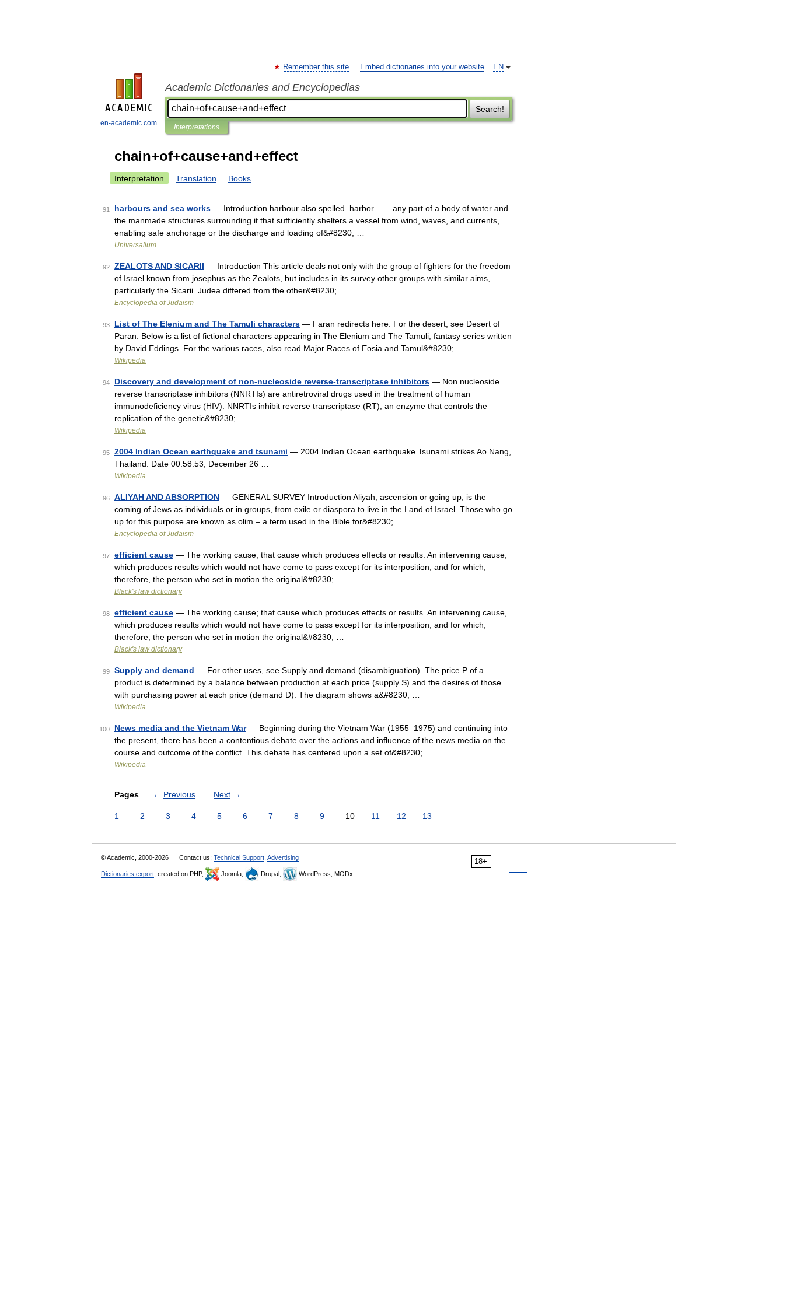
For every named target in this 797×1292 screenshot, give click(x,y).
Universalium (135, 245)
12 (401, 816)
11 (375, 816)
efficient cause (143, 554)
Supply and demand (154, 670)
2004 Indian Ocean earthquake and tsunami (201, 451)
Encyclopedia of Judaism (154, 303)
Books (239, 178)
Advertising (283, 857)
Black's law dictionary (148, 591)
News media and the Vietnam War (180, 728)
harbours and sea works (162, 208)
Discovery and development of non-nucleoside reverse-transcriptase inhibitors (271, 381)
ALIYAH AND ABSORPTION (166, 497)
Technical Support (239, 857)
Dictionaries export (127, 873)
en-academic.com (128, 123)
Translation (196, 178)
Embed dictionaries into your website (422, 67)
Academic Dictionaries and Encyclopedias (262, 87)
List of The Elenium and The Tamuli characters (207, 323)
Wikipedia (130, 360)
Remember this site (316, 67)
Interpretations (196, 127)
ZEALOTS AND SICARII (159, 266)
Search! (490, 109)
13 (427, 816)
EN (498, 67)
